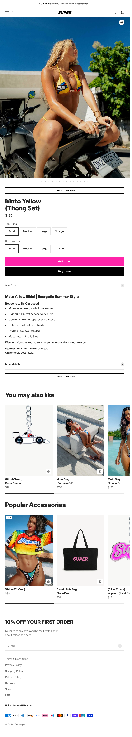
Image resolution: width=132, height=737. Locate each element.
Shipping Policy (14, 671)
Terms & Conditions (16, 659)
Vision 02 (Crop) (15, 589)
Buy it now (64, 271)
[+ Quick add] (48, 471)
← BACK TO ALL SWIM (65, 190)
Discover (10, 683)
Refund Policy (13, 677)
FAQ (7, 695)
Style (8, 689)
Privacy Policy (13, 665)
